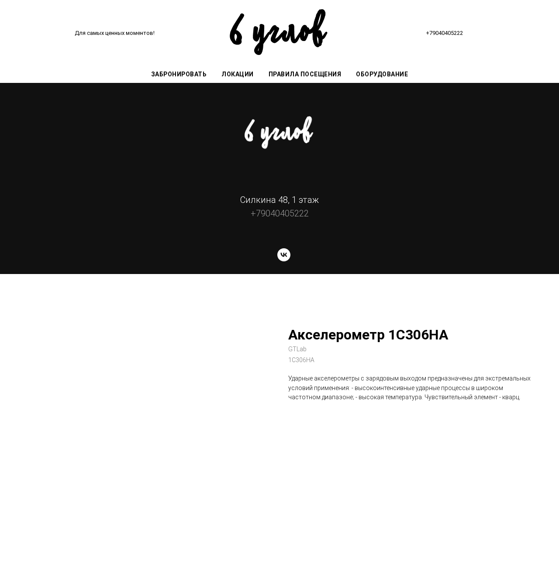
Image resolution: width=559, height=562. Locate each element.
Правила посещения (305, 74)
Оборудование (382, 74)
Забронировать (179, 74)
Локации (237, 74)
